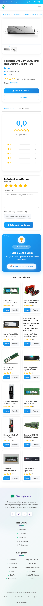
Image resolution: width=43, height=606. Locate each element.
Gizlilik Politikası (20, 597)
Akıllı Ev (32, 579)
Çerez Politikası (21, 602)
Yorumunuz (8, 190)
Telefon (12, 575)
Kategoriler (22, 533)
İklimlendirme (12, 579)
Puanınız (7, 182)
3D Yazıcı (32, 571)
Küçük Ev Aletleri (32, 560)
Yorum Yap (22, 537)
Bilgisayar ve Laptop (32, 567)
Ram (8, 68)
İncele (7, 310)
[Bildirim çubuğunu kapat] (40, 2)
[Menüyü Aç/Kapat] (39, 7)
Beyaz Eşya (12, 563)
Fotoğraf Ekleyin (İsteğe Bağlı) (15, 212)
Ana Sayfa (22, 529)
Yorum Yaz (23, 97)
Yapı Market (12, 567)
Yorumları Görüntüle (23, 91)
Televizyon (32, 563)
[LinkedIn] (30, 514)
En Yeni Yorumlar (22, 545)
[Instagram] (24, 514)
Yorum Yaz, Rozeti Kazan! (21, 266)
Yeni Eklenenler (22, 541)
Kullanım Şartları (33, 597)
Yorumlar (15, 310)
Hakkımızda (8, 597)
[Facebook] (13, 514)
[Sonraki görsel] (37, 31)
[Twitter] (18, 514)
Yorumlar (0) (9, 109)
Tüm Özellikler (23, 109)
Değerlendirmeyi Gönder (20, 225)
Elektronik (12, 560)
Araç (12, 571)
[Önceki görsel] (5, 31)
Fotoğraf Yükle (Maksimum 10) (18, 216)
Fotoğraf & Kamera (32, 575)
